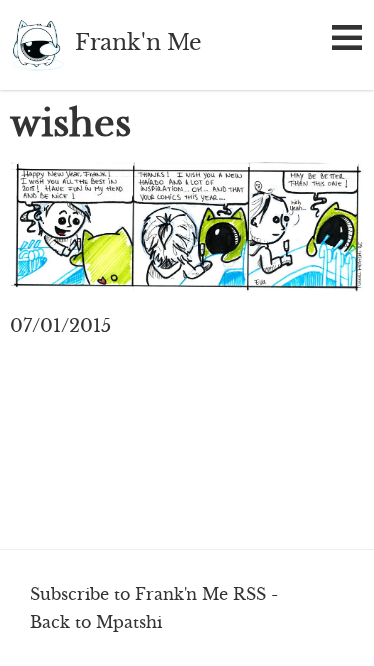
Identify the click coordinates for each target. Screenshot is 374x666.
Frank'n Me (37, 45)
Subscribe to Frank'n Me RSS (148, 594)
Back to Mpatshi (96, 622)
